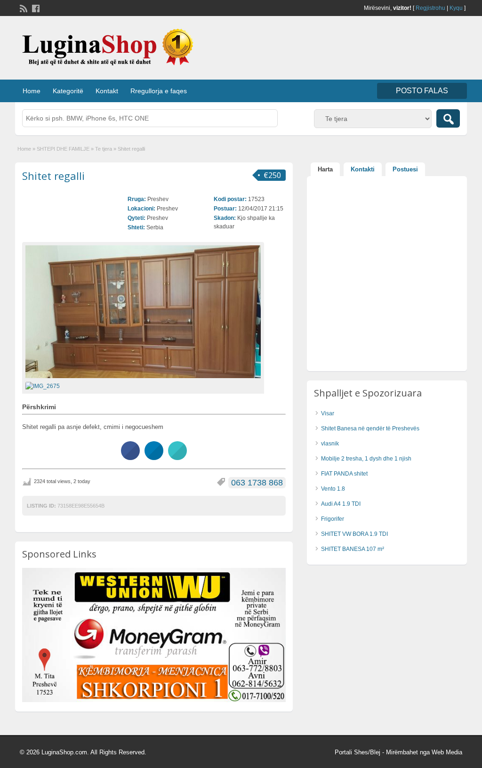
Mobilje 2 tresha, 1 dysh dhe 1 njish (366, 458)
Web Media (447, 752)
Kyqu (456, 8)
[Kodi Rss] (22, 7)
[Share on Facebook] (130, 457)
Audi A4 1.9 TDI (341, 504)
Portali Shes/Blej (357, 752)
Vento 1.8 (333, 488)
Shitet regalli (53, 176)
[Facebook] (35, 7)
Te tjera (103, 149)
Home (31, 91)
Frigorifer (332, 519)
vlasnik (330, 443)
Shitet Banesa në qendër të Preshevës (370, 428)
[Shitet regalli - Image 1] (43, 385)
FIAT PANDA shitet (344, 473)
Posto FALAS (422, 91)
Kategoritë (68, 91)
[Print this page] (177, 457)
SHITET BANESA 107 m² (352, 549)
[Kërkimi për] (448, 118)
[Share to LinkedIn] (154, 457)
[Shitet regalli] (143, 311)
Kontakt (107, 91)
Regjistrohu (430, 8)
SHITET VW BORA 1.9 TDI (354, 534)
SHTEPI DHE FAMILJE (63, 149)
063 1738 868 (257, 482)
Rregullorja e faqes (158, 91)
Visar (327, 413)
